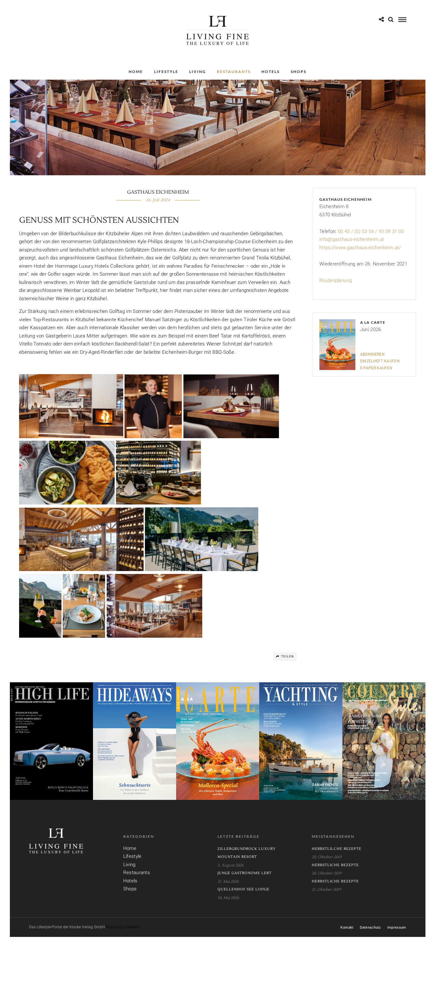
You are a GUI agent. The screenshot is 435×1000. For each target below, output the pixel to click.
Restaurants (234, 71)
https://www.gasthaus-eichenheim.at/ (360, 247)
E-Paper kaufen (376, 368)
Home (136, 71)
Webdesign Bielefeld (123, 927)
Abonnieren (372, 354)
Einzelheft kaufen (380, 361)
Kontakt (346, 927)
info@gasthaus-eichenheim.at (351, 239)
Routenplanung (335, 280)
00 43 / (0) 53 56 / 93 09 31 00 (371, 231)
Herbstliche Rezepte (335, 865)
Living (197, 71)
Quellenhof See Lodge (243, 889)
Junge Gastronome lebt (245, 873)
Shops (298, 71)
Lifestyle (166, 71)
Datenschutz (370, 927)
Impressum (396, 927)
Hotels (270, 71)
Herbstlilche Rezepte (336, 848)
